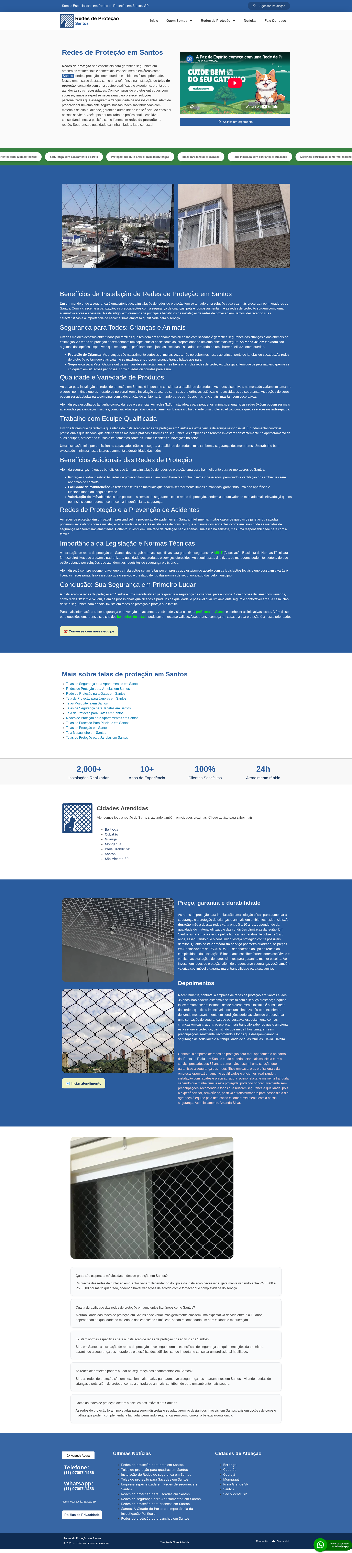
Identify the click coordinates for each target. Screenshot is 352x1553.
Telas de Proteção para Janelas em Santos (97, 737)
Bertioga (111, 829)
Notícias (250, 20)
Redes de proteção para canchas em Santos (155, 1518)
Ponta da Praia (194, 1059)
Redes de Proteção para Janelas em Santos (98, 688)
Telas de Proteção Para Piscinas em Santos (97, 723)
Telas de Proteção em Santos (87, 727)
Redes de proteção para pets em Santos (152, 1465)
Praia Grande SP (117, 849)
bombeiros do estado (132, 616)
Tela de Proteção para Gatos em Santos (94, 713)
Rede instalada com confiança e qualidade (202, 156)
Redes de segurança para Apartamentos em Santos (161, 1499)
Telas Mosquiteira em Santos (87, 703)
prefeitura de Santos (210, 612)
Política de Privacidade (82, 1515)
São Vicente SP (117, 859)
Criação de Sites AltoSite (174, 1542)
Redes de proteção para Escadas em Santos (155, 1494)
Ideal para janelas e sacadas (143, 156)
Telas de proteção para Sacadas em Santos (154, 1479)
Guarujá (111, 839)
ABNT (218, 552)
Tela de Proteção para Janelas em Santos (96, 698)
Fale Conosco (275, 20)
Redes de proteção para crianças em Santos (155, 1504)
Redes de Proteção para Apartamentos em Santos (102, 718)
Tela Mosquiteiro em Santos (86, 732)
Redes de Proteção (215, 20)
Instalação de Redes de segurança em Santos (156, 1474)
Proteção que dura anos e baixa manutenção (82, 156)
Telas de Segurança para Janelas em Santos (98, 708)
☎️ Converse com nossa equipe (89, 631)
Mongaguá (113, 844)
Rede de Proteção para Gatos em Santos (95, 693)
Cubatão (111, 834)
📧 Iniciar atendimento (83, 1083)
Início (154, 20)
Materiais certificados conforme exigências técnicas (275, 156)
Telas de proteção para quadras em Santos (154, 1470)
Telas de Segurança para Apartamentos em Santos (102, 684)
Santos (68, 76)
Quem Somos (176, 20)
